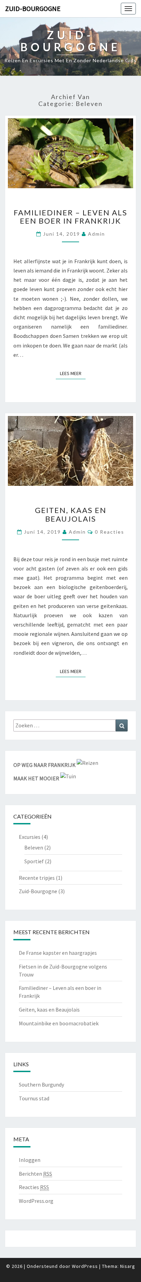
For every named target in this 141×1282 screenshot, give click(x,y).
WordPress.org (36, 1200)
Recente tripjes (37, 877)
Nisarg (127, 1266)
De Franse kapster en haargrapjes (58, 952)
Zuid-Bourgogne (33, 8)
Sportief (34, 861)
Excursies (29, 836)
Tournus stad (34, 1098)
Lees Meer (73, 373)
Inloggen (29, 1159)
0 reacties (109, 532)
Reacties (34, 1187)
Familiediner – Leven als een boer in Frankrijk (70, 216)
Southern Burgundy (41, 1084)
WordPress (85, 1266)
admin (96, 234)
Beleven (33, 847)
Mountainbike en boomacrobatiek (59, 1023)
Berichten (35, 1173)
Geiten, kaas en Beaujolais (70, 514)
